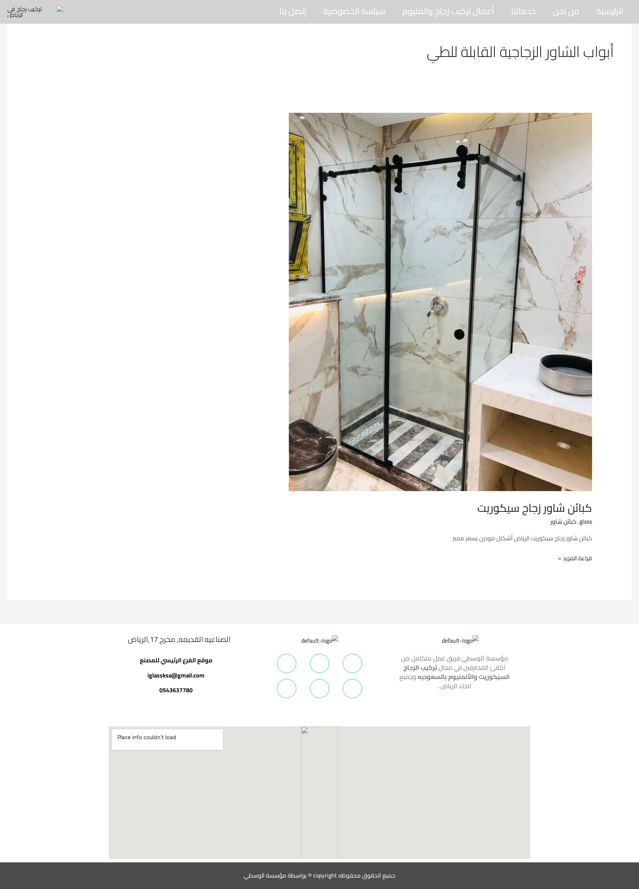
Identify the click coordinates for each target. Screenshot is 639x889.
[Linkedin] (319, 688)
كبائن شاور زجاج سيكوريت (534, 507)
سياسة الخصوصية (354, 11)
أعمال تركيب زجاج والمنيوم (448, 11)
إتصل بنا (292, 11)
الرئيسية (609, 11)
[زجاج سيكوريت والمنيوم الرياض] (35, 11)
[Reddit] (286, 688)
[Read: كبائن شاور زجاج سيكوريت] (440, 301)
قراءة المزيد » (575, 558)
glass (585, 521)
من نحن (566, 11)
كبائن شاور (564, 521)
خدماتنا (523, 11)
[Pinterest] (352, 688)
